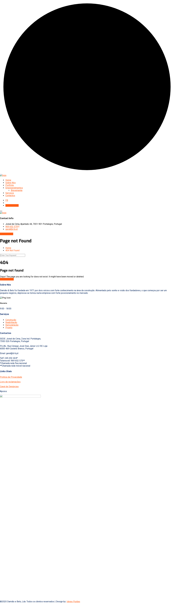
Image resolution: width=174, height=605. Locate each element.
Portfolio (9, 185)
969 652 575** (12, 226)
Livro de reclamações (10, 382)
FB (6, 200)
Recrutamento (12, 205)
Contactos (10, 195)
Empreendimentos (14, 188)
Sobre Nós (10, 182)
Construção (10, 320)
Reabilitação (11, 322)
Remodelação (11, 325)
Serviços (9, 193)
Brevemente (16, 190)
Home (8, 180)
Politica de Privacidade (11, 377)
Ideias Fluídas (73, 601)
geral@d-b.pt (11, 229)
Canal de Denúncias (9, 386)
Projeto (8, 327)
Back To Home (7, 279)
